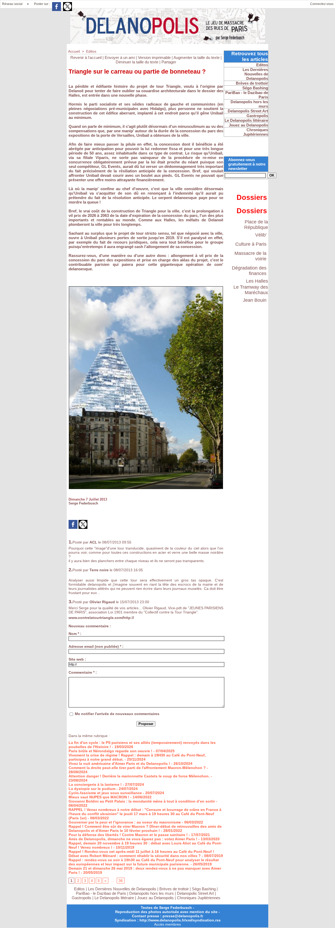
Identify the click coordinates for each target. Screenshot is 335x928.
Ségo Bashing (204, 889)
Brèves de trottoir (174, 889)
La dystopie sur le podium (92, 789)
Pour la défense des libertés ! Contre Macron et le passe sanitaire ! (128, 835)
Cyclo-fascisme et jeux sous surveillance (105, 793)
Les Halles (257, 281)
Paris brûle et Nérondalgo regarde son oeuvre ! (110, 751)
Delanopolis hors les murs (151, 893)
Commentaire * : (83, 672)
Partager (168, 62)
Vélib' (260, 235)
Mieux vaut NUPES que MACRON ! (99, 797)
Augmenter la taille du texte (197, 57)
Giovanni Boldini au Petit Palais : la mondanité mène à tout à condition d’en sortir (142, 801)
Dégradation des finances (249, 270)
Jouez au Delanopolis (155, 898)
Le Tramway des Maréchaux (250, 289)
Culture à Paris (250, 244)
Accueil (74, 51)
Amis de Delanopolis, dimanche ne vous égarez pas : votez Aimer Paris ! (133, 839)
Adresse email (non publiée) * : (96, 646)
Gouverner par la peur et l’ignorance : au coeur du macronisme (125, 822)
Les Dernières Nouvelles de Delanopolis (122, 889)
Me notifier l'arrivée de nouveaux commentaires (117, 714)
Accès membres (167, 924)
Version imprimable (154, 57)
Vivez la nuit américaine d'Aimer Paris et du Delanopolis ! (119, 763)
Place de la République (256, 224)
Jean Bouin (254, 300)
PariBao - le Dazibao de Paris (101, 893)
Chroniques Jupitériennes (198, 898)
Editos (91, 51)
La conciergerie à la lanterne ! (95, 784)
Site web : (77, 659)
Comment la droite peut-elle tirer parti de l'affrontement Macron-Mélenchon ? (137, 768)
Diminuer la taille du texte (137, 62)
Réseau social (12, 4)
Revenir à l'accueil (86, 57)
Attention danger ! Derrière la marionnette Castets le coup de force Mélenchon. (139, 776)
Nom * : (75, 634)
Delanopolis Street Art (195, 893)
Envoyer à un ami (120, 57)
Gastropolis (81, 898)
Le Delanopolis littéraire (114, 898)
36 (121, 880)
